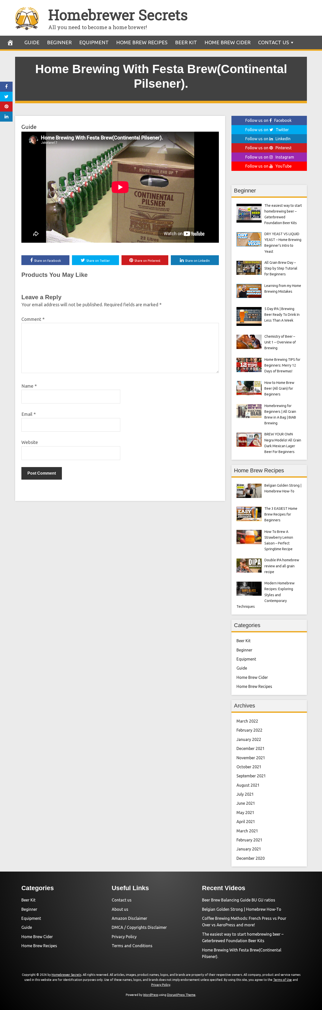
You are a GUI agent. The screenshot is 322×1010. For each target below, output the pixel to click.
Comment (33, 319)
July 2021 (245, 794)
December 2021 (250, 748)
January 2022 (248, 739)
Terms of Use (282, 979)
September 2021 (251, 776)
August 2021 (248, 785)
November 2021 (250, 757)
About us (120, 909)
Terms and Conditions (132, 945)
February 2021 (249, 840)
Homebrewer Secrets (118, 14)
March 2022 (247, 721)
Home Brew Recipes (142, 42)
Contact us (273, 42)
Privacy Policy (124, 936)
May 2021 (245, 812)
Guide (31, 42)
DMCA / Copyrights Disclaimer (139, 927)
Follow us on (268, 120)
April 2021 (245, 821)
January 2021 (248, 849)
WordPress (150, 994)
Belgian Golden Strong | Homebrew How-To (241, 909)
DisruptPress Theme (181, 994)
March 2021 (247, 831)
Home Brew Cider (228, 42)
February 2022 (249, 730)
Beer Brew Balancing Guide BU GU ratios (238, 900)
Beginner (59, 42)
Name (29, 385)
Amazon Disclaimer (129, 918)
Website (29, 442)
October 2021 (248, 767)
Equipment (94, 42)
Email (28, 414)
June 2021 (245, 803)
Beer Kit (186, 42)
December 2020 (250, 858)
